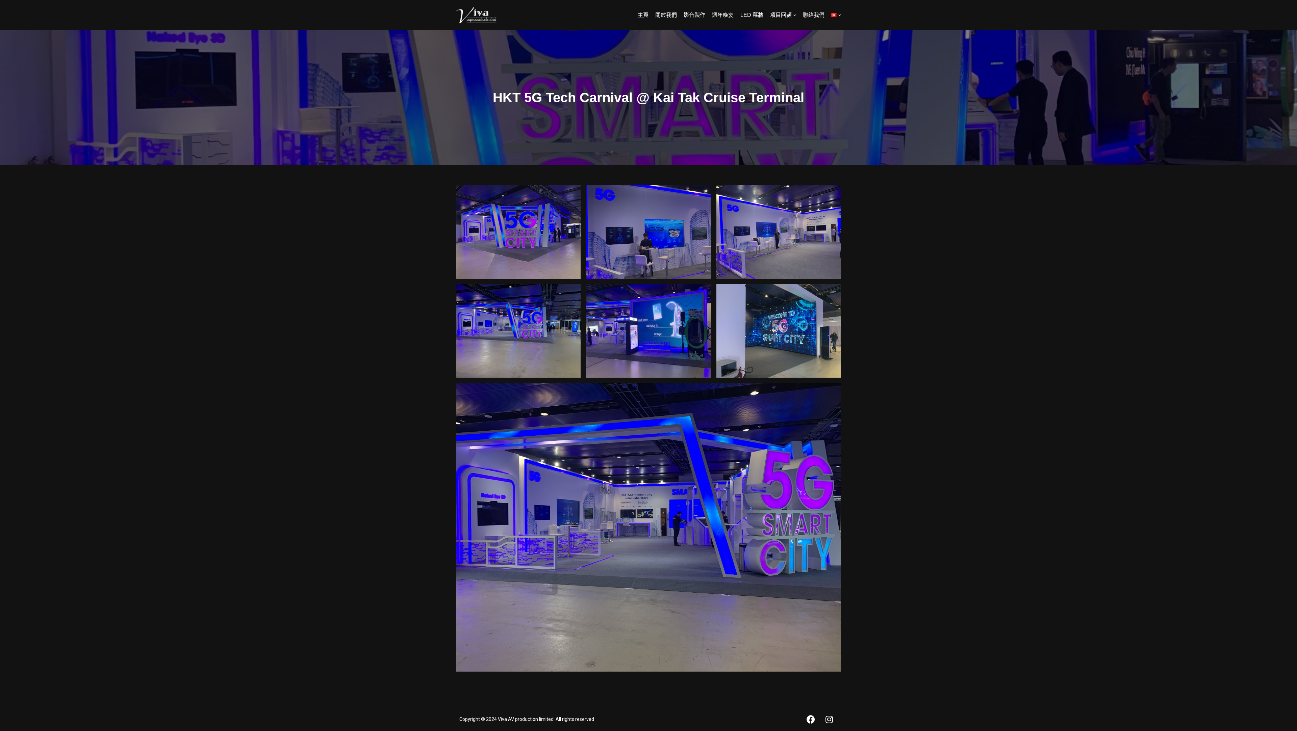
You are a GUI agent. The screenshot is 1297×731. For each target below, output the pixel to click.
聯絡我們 (813, 15)
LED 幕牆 (751, 15)
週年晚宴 (723, 15)
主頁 (643, 15)
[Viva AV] (476, 15)
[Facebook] (810, 719)
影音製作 (694, 15)
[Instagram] (829, 719)
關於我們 (666, 15)
